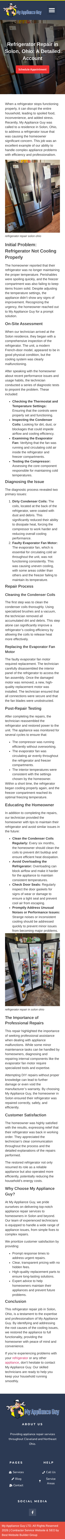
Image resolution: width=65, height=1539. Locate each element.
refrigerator (20, 1358)
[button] (52, 10)
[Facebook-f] (32, 1512)
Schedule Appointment (32, 69)
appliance (12, 1362)
